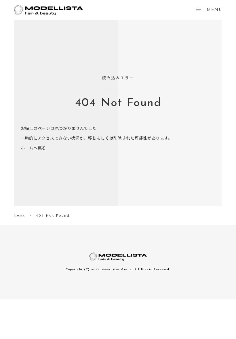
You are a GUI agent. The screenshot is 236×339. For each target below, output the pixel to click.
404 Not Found (52, 215)
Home (19, 215)
